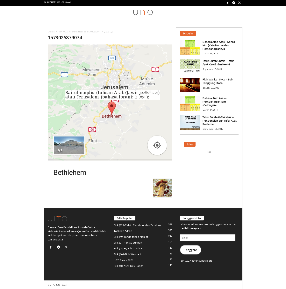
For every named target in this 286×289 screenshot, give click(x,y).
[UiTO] (143, 12)
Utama (51, 31)
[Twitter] (239, 3)
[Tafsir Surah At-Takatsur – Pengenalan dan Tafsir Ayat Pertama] (190, 122)
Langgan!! (190, 250)
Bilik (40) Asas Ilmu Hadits (128, 266)
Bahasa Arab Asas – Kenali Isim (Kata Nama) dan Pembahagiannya (219, 45)
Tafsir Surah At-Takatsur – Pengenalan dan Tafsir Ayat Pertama (220, 121)
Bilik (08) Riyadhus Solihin (128, 248)
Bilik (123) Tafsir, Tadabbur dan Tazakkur (138, 225)
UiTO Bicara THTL (124, 260)
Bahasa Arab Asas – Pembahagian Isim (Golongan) (214, 102)
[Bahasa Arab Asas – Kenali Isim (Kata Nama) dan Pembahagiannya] (190, 47)
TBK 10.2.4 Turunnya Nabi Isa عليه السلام (85, 31)
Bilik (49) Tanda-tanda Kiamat (131, 237)
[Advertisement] (209, 179)
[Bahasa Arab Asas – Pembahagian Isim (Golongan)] (190, 103)
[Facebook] (227, 3)
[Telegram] (233, 3)
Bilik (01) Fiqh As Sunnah (128, 242)
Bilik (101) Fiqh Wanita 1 (127, 254)
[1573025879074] (110, 110)
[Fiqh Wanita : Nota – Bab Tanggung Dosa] (190, 85)
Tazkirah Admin (123, 231)
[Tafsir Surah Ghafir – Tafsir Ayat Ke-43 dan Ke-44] (190, 66)
